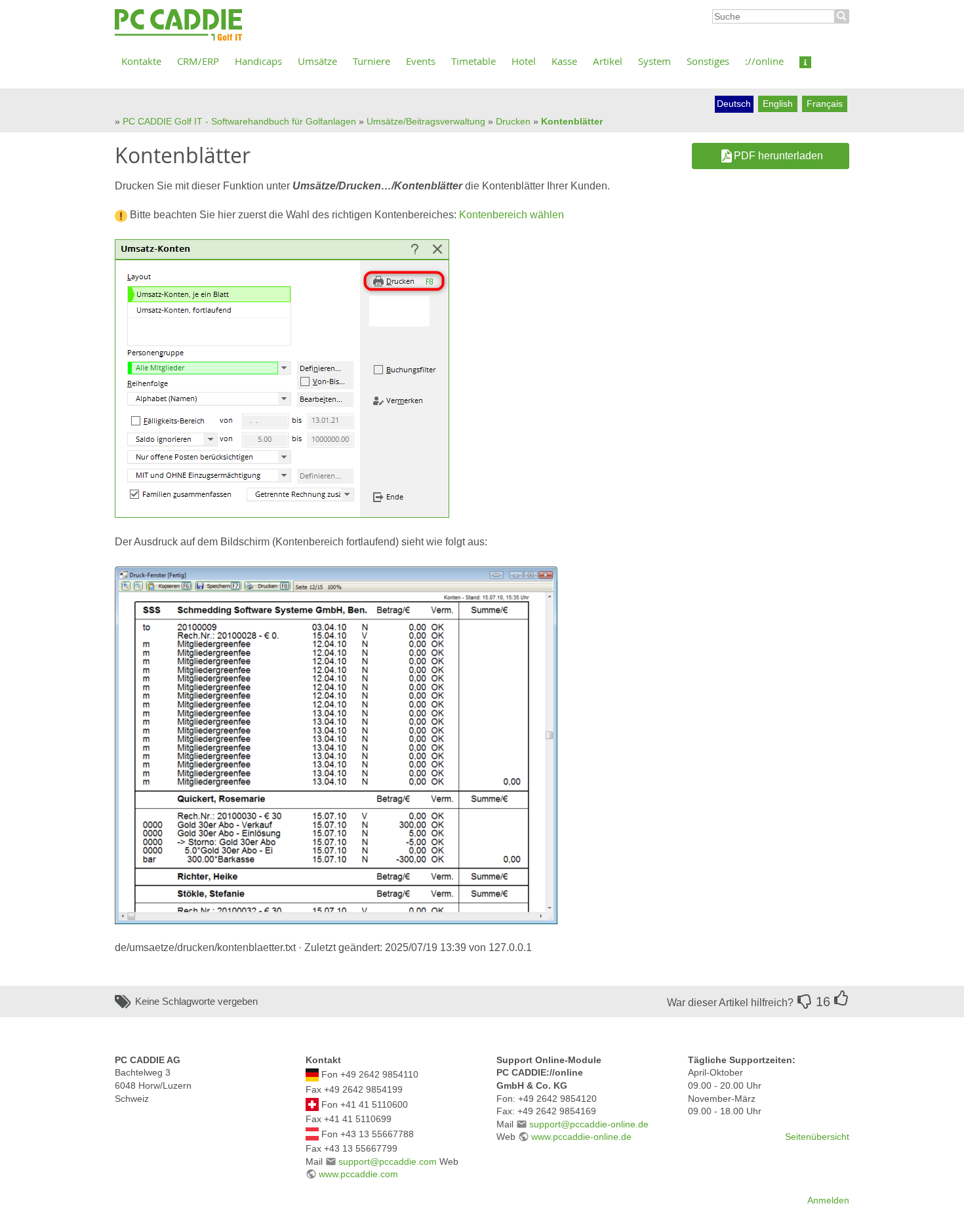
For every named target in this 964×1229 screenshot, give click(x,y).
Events (420, 61)
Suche (842, 16)
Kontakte (141, 61)
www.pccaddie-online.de (581, 1136)
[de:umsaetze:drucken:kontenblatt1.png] (336, 744)
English (778, 103)
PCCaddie (178, 25)
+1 (841, 998)
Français (825, 103)
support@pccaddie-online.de (589, 1124)
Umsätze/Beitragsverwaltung (426, 121)
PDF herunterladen (778, 155)
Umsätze (317, 61)
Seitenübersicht (817, 1136)
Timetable (473, 61)
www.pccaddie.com (358, 1174)
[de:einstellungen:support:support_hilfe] (805, 61)
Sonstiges (708, 61)
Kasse (564, 61)
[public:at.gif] (312, 1133)
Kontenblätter (572, 121)
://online (764, 61)
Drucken (513, 121)
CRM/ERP (198, 61)
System (654, 61)
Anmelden (828, 1200)
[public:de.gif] (312, 1074)
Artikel (607, 61)
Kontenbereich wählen (511, 214)
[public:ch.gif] (312, 1104)
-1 (805, 1001)
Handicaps (258, 61)
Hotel (524, 61)
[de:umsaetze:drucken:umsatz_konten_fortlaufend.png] (282, 377)
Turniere (371, 61)
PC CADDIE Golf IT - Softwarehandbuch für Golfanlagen (239, 121)
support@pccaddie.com (387, 1161)
